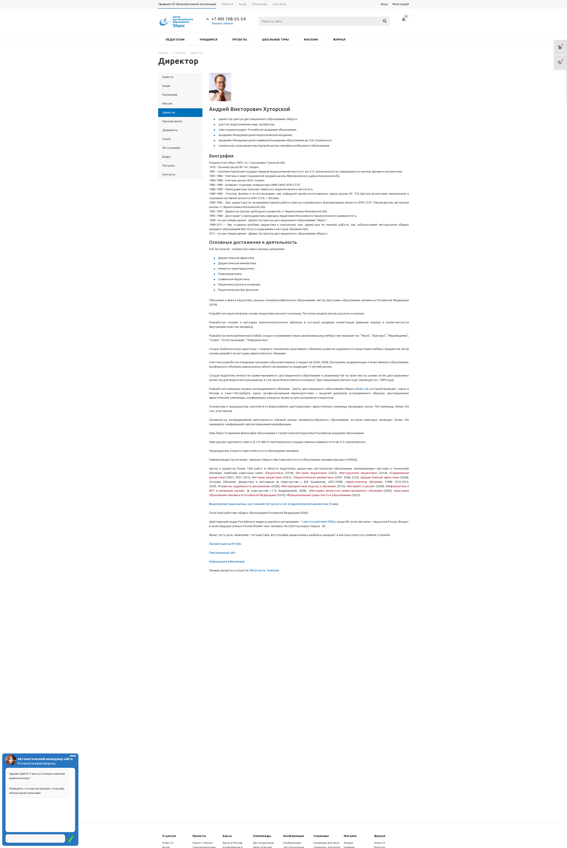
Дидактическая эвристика (379, 477)
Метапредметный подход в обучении (308, 486)
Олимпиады (262, 835)
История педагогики (311, 472)
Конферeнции (293, 835)
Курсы (227, 835)
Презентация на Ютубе (225, 543)
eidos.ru (362, 388)
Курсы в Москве (233, 842)
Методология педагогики (358, 472)
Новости (167, 842)
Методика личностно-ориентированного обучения (345, 490)
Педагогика (274, 472)
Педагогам (175, 39)
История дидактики (267, 477)
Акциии (348, 842)
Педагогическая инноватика (313, 477)
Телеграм (272, 570)
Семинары (321, 835)
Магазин (311, 39)
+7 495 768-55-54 (229, 18)
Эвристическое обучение (364, 481)
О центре (169, 835)
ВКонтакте (257, 570)
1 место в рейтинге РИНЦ (318, 521)
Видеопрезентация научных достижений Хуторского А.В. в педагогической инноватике (268, 503)
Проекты (239, 39)
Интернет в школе (361, 486)
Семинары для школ (326, 842)
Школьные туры (275, 39)
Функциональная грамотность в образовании (319, 495)
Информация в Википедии (227, 561)
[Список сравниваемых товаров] (404, 21)
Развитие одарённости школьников (244, 486)
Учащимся (208, 39)
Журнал (339, 39)
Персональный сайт (222, 552)
